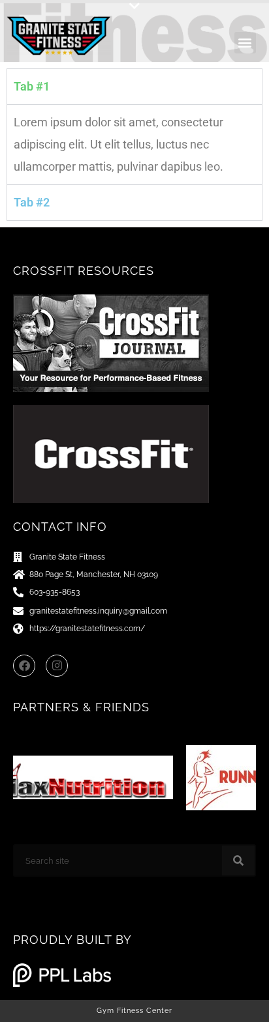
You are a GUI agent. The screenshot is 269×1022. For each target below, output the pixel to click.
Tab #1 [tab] (32, 86)
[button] (134, 6)
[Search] (238, 860)
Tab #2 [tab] (32, 202)
